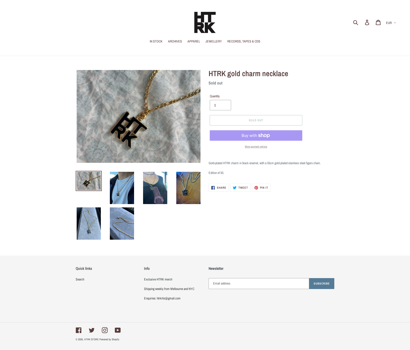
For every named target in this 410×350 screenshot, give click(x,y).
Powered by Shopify (109, 339)
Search (80, 279)
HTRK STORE (91, 339)
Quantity (215, 96)
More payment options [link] (256, 147)
